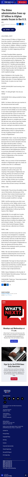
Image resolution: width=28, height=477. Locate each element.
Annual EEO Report (7, 452)
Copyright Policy (6, 436)
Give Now (22, 2)
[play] (2, 475)
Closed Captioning (7, 449)
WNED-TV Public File (7, 461)
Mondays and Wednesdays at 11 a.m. (14, 329)
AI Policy (5, 439)
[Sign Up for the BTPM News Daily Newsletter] (14, 354)
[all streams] (26, 475)
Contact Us (5, 430)
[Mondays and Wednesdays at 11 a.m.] (14, 312)
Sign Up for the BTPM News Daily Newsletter (14, 365)
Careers (4, 442)
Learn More (14, 341)
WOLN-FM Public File (7, 465)
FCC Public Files (6, 455)
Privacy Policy (6, 433)
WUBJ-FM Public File (7, 466)
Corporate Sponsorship (8, 446)
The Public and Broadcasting (9, 468)
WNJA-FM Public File (7, 463)
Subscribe (14, 379)
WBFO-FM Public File (7, 464)
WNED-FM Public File (7, 462)
